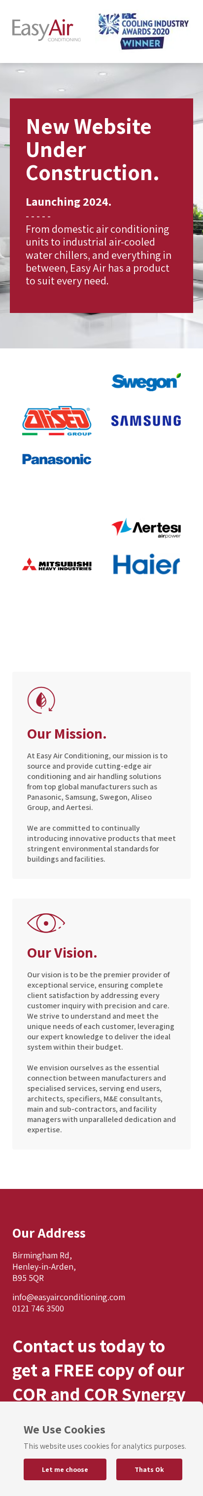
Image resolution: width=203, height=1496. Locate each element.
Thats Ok (149, 1469)
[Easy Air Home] (46, 31)
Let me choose (65, 1469)
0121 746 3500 (38, 1308)
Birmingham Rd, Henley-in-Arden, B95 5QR (44, 1266)
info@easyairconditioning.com (68, 1297)
